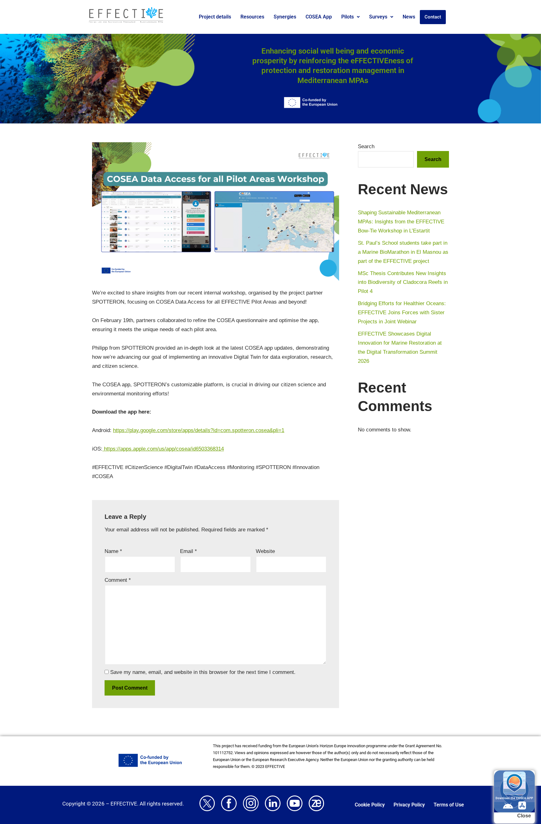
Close (524, 815)
